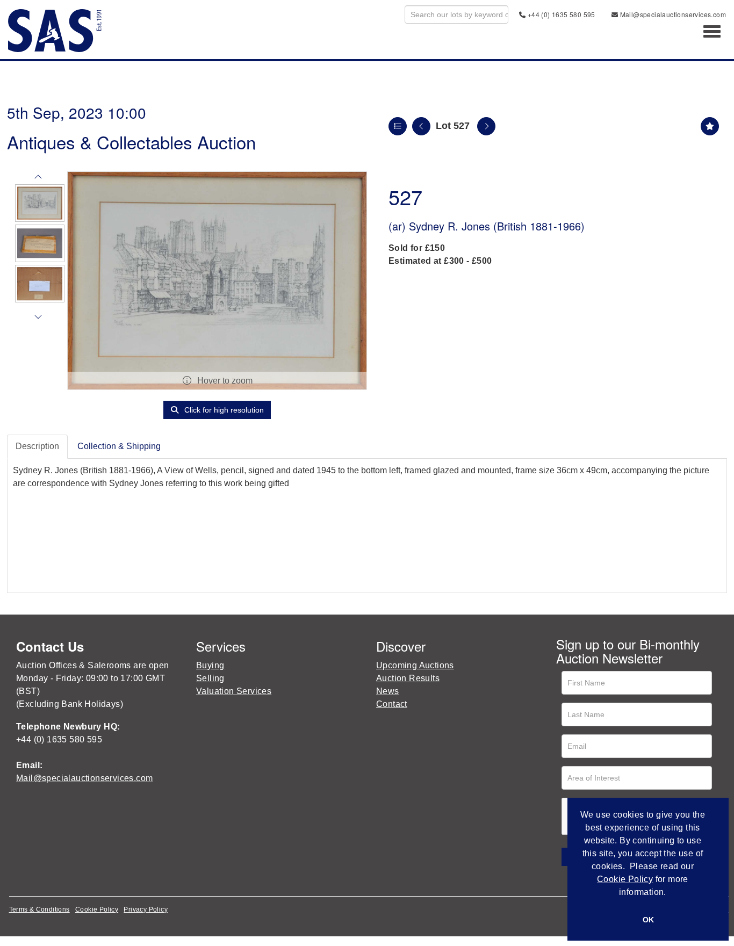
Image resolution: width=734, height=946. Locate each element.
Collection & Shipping (119, 446)
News (387, 691)
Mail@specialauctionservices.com (672, 14)
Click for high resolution (223, 410)
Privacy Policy (146, 909)
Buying (210, 665)
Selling (210, 678)
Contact (391, 704)
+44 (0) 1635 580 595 (560, 14)
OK (648, 919)
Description (37, 446)
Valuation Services (233, 691)
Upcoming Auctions (415, 665)
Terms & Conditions (39, 909)
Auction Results (408, 678)
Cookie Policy (96, 909)
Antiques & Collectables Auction (131, 141)
